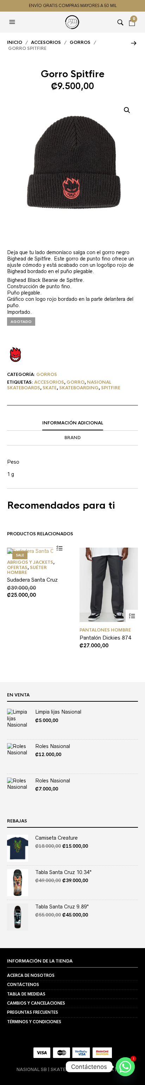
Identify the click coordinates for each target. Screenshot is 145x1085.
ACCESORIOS (46, 42)
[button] (13, 22)
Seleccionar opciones (59, 548)
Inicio (14, 42)
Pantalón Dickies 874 (105, 638)
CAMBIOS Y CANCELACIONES (36, 1003)
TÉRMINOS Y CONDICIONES (34, 1021)
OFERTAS (17, 567)
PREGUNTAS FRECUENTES (32, 1012)
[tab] (72, 423)
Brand (72, 438)
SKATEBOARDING (79, 388)
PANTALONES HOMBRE (105, 630)
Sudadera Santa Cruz (32, 580)
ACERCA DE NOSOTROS (31, 975)
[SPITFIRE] (15, 354)
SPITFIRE (110, 388)
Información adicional (72, 423)
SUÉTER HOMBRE (27, 570)
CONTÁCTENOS (23, 984)
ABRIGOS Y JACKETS (30, 562)
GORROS (80, 42)
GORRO (75, 382)
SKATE (50, 388)
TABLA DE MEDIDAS (26, 994)
